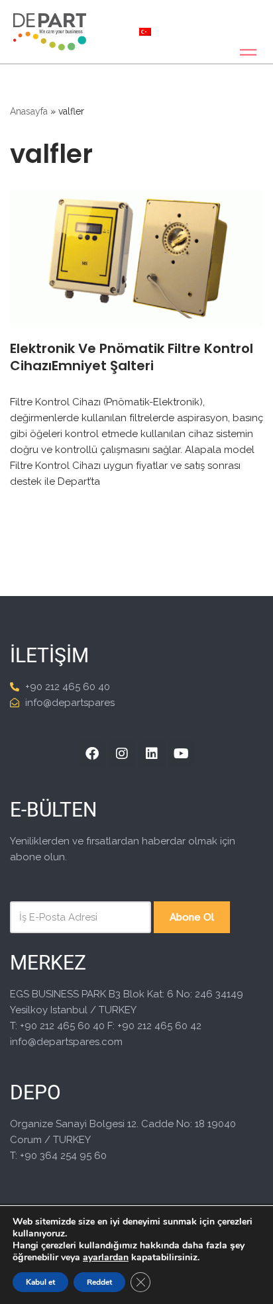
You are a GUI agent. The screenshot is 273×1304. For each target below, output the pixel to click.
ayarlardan (106, 1258)
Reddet (99, 1282)
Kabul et (40, 1282)
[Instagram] (122, 753)
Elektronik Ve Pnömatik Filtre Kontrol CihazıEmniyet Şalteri (131, 357)
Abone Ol (192, 917)
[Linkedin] (151, 753)
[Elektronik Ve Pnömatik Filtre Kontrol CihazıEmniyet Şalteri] (136, 258)
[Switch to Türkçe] (145, 31)
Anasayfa (29, 111)
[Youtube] (181, 753)
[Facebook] (92, 753)
